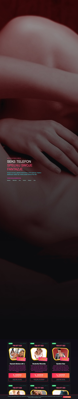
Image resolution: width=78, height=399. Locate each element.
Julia (34, 180)
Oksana (29, 180)
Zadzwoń (17, 375)
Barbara (8, 180)
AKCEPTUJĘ (66, 397)
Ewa (20, 180)
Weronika (15, 180)
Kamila (24, 180)
